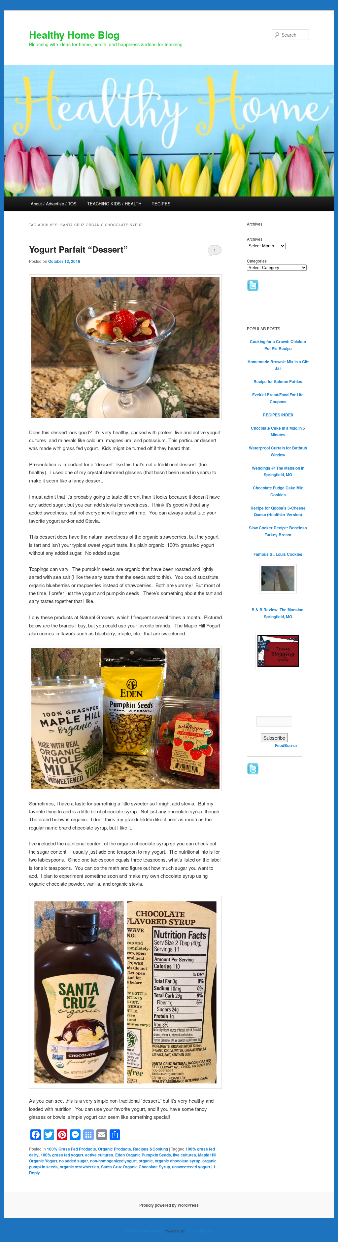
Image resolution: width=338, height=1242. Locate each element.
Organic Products (114, 1149)
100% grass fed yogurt (62, 1155)
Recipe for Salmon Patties (278, 381)
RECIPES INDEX (278, 415)
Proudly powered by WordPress (169, 1205)
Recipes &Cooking (150, 1149)
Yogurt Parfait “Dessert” (78, 249)
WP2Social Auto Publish (144, 1230)
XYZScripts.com (200, 1230)
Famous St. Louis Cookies (278, 554)
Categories (257, 261)
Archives (254, 239)
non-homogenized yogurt (113, 1161)
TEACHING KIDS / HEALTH (114, 203)
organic (146, 1161)
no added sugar (73, 1161)
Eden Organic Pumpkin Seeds (143, 1155)
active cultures (99, 1155)
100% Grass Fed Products (71, 1149)
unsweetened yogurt (191, 1167)
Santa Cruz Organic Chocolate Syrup (135, 1167)
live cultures (184, 1155)
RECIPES (161, 203)
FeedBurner (286, 745)
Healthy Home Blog (74, 34)
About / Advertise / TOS (54, 203)
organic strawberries (79, 1167)
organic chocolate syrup (177, 1161)
